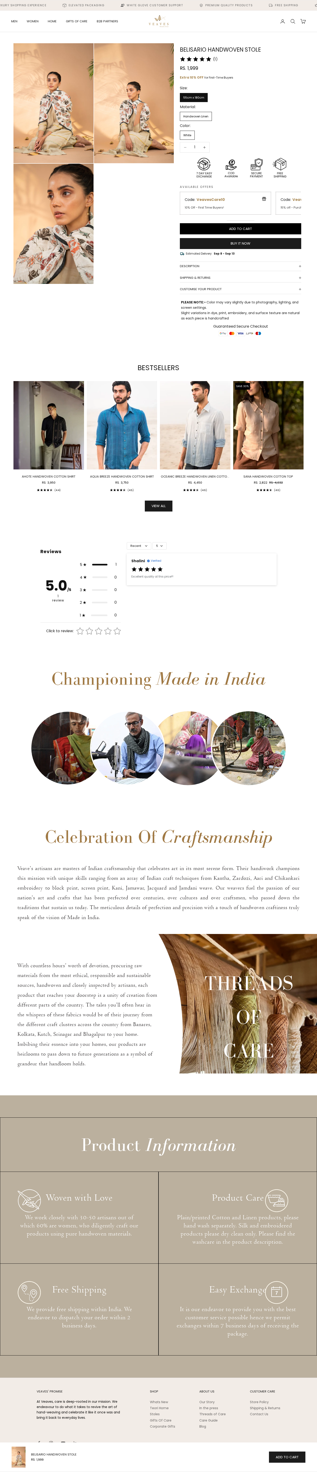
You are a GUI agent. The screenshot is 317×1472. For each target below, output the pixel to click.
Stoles (155, 1414)
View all (159, 505)
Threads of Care (212, 1414)
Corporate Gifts (162, 1426)
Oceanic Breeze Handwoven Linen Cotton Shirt (195, 476)
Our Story (207, 1402)
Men (14, 21)
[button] (98, 564)
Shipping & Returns (265, 1408)
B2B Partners (107, 21)
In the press (208, 1408)
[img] (195, 59)
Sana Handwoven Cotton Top (268, 476)
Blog (202, 1426)
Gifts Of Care (160, 1420)
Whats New (159, 1402)
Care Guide (208, 1420)
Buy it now (240, 243)
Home (52, 21)
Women (33, 21)
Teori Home (159, 1408)
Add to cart (240, 228)
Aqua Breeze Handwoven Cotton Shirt (122, 476)
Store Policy (259, 1402)
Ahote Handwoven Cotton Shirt (48, 476)
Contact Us (259, 1414)
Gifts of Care (76, 21)
